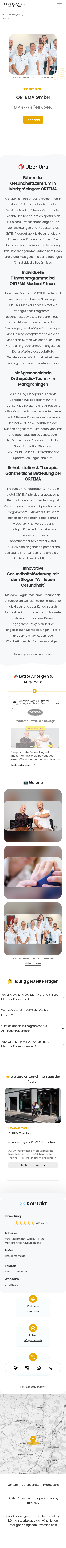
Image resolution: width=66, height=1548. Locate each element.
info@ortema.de (15, 1256)
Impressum (51, 1485)
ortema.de (11, 1285)
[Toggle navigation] (59, 5)
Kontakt (34, 120)
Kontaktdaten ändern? (33, 1387)
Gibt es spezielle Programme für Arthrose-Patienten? (24, 1028)
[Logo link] (14, 5)
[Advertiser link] (33, 1105)
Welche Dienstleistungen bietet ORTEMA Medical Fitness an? (29, 997)
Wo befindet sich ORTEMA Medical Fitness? (25, 1012)
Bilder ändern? (33, 963)
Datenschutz (30, 1485)
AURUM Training (19, 1133)
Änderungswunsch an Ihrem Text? (33, 654)
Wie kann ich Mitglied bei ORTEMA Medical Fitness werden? (25, 1044)
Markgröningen (33, 107)
